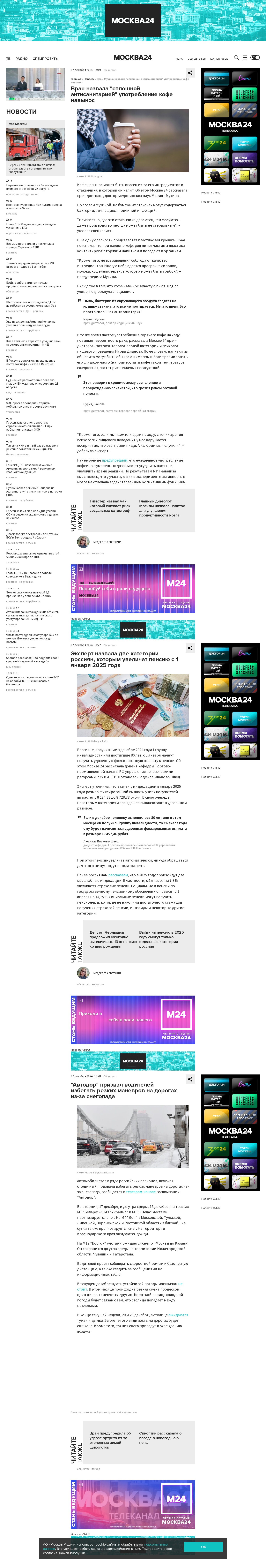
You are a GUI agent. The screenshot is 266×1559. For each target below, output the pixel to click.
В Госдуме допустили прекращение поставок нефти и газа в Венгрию (30, 362)
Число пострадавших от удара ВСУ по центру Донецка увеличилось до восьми (32, 638)
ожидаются (178, 1315)
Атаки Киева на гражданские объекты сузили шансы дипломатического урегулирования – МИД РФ (32, 615)
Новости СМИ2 (80, 618)
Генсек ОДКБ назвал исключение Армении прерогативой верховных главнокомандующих (30, 468)
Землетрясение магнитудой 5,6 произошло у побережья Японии (28, 594)
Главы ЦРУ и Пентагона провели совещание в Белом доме (29, 575)
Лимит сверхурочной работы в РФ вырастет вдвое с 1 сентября (30, 265)
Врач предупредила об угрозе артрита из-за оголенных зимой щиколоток (110, 1440)
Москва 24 (133, 57)
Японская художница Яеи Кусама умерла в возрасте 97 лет (34, 206)
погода (25, 194)
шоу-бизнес (13, 667)
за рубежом (33, 330)
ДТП (28, 311)
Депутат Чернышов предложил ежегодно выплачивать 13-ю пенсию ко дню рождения (113, 939)
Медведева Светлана (107, 542)
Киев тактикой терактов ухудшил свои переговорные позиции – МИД (33, 343)
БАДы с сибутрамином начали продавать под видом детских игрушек (33, 284)
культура (11, 213)
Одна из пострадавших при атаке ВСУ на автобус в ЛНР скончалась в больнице (32, 681)
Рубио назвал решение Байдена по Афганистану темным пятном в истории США (34, 491)
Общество (109, 70)
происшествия (15, 311)
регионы (38, 311)
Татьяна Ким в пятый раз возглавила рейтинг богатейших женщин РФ (32, 447)
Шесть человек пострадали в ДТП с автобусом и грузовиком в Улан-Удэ (31, 304)
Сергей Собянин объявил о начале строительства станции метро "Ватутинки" (32, 168)
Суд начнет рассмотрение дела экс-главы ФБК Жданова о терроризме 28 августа (32, 383)
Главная (76, 79)
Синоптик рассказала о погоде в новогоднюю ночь (160, 1438)
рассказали (118, 875)
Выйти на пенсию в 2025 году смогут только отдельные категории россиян (161, 939)
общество (12, 194)
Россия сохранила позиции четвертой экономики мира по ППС (32, 555)
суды (9, 392)
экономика (25, 369)
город (35, 194)
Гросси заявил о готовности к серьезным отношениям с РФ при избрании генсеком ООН (29, 426)
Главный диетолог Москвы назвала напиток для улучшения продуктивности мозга (162, 508)
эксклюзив (98, 553)
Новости (21, 112)
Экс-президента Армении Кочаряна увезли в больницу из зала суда (30, 323)
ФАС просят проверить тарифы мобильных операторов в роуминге (31, 405)
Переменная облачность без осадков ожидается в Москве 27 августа (32, 187)
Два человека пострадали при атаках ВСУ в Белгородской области (32, 536)
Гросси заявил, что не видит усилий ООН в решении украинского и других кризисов (32, 514)
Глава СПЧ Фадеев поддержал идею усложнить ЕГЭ (31, 226)
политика (11, 252)
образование (14, 233)
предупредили (114, 460)
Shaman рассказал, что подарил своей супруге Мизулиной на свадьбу (32, 660)
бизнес (10, 454)
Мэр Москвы (18, 124)
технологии (13, 412)
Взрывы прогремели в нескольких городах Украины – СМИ (30, 245)
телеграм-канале (141, 1192)
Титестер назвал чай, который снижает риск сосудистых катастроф (110, 506)
